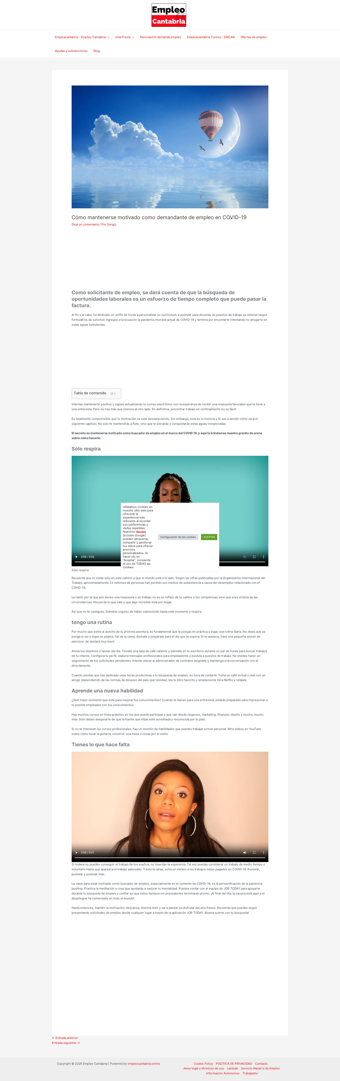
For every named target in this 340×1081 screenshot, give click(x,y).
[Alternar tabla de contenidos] (112, 394)
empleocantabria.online (144, 1063)
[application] (107, 37)
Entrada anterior (65, 1038)
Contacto (261, 1063)
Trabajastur (250, 1073)
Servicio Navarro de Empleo (260, 1068)
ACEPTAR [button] (209, 537)
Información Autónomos (222, 1073)
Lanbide (232, 1068)
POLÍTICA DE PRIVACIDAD (234, 1063)
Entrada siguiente (66, 1043)
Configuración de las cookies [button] (178, 537)
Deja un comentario (85, 224)
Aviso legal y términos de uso (203, 1068)
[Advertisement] (170, 260)
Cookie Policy (203, 1063)
